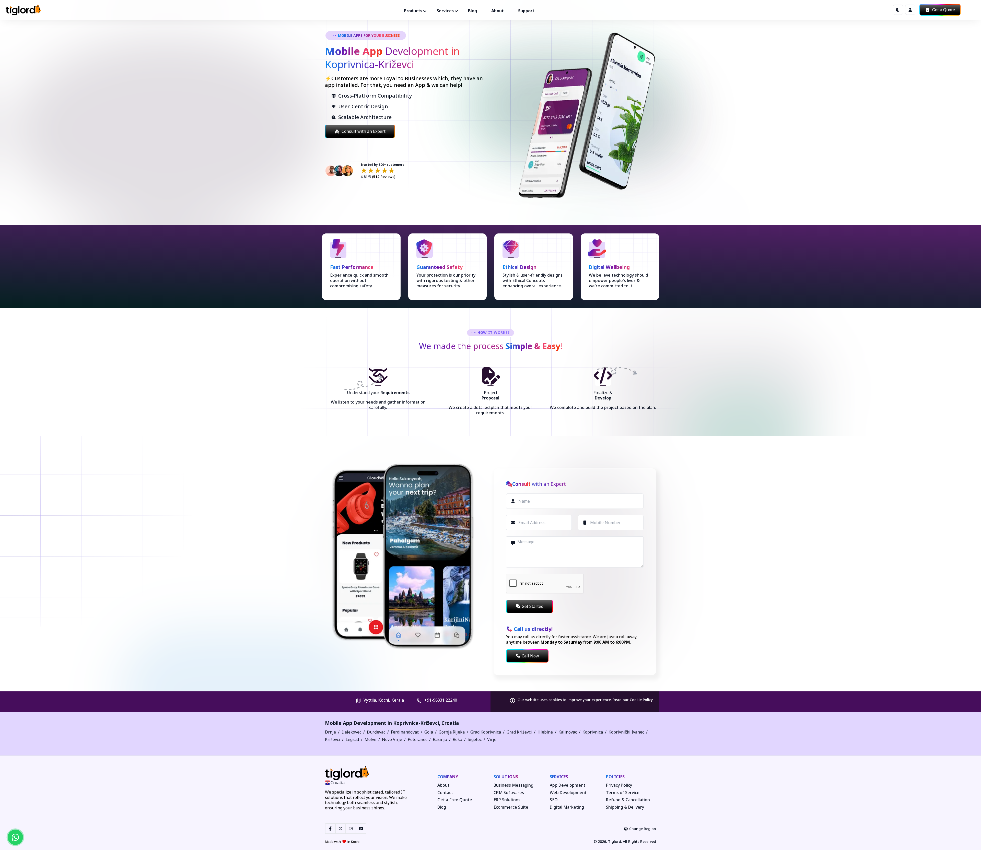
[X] (340, 828)
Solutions (506, 777)
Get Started (532, 606)
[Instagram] (351, 828)
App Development (567, 785)
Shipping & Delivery (625, 807)
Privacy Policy (619, 785)
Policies (615, 777)
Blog (472, 11)
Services (559, 777)
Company (447, 777)
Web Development (568, 792)
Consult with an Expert (364, 131)
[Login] (910, 10)
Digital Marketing (567, 807)
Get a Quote (943, 10)
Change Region (642, 828)
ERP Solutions (507, 799)
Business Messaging (513, 785)
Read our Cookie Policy (633, 699)
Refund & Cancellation (628, 799)
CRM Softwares (509, 792)
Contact (445, 792)
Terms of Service (622, 792)
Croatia (450, 722)
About (497, 11)
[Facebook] (330, 828)
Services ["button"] (445, 11)
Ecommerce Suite (511, 807)
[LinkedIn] (361, 828)
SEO (554, 799)
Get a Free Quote (454, 799)
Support (526, 11)
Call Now (530, 656)
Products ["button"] (413, 11)
